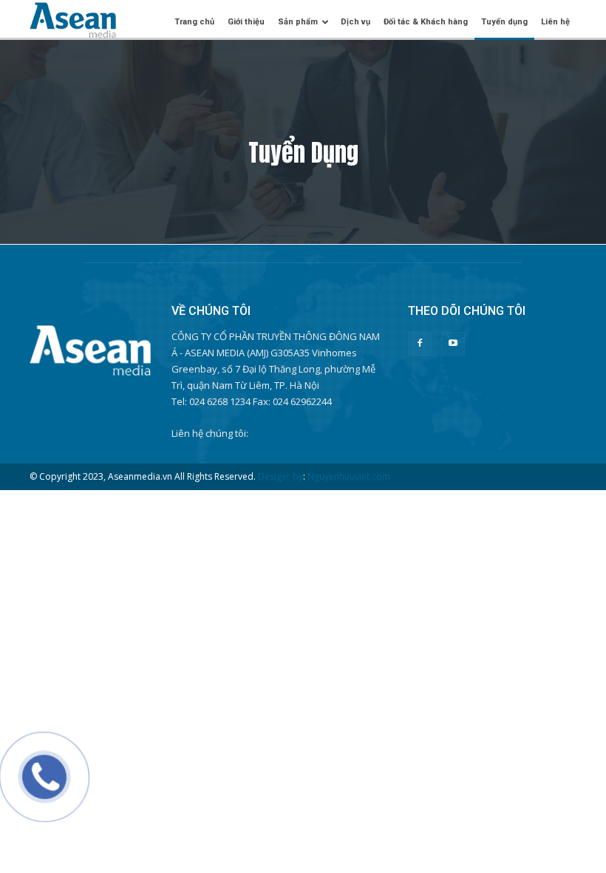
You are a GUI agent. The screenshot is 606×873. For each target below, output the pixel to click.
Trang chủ (194, 22)
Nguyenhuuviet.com (348, 476)
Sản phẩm (298, 22)
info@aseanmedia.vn (299, 433)
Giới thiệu (246, 22)
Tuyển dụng (504, 22)
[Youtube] (453, 344)
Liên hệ (555, 22)
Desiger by (280, 476)
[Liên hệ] (39, 788)
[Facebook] (420, 344)
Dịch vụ (355, 22)
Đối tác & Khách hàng (426, 22)
